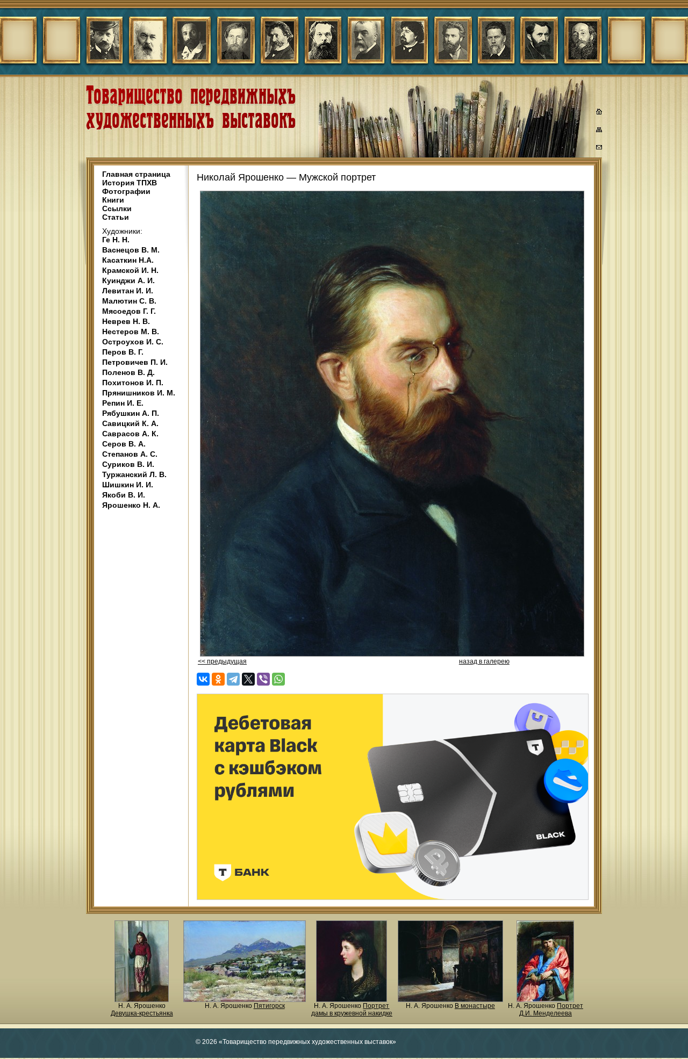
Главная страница (136, 174)
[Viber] (263, 679)
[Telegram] (233, 679)
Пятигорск (269, 1006)
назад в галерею (484, 661)
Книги (113, 200)
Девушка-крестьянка (142, 1013)
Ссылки (117, 208)
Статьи (115, 217)
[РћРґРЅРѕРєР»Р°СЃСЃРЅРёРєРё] (218, 679)
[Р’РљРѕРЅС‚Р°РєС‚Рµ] (203, 679)
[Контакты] (599, 149)
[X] (248, 679)
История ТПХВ (129, 182)
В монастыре (475, 1006)
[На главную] (599, 113)
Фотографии (126, 191)
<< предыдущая (222, 661)
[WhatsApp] (278, 679)
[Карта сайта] (599, 131)
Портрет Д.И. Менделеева (551, 1009)
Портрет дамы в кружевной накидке (351, 1009)
